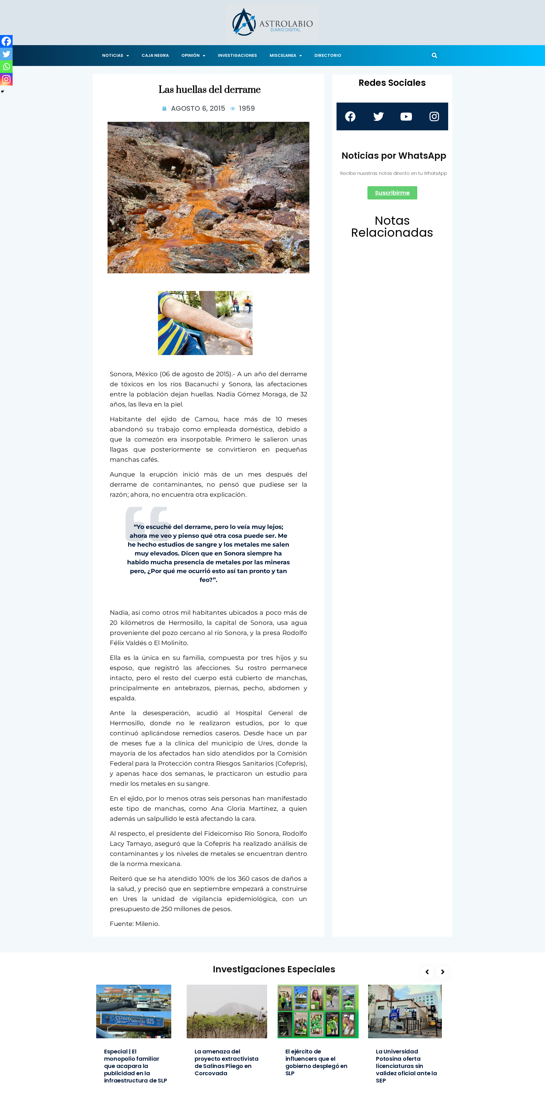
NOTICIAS (112, 55)
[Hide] (2, 91)
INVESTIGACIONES (237, 55)
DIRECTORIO (327, 55)
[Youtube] (406, 116)
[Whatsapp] (6, 66)
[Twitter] (6, 54)
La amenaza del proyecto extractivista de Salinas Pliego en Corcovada (227, 1062)
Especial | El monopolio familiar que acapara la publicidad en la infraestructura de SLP (135, 1065)
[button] (434, 55)
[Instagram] (6, 79)
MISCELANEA (283, 55)
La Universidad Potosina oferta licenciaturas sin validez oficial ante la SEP (406, 1065)
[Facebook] (6, 41)
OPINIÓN (190, 55)
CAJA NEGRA (155, 55)
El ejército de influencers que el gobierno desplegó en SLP (316, 1062)
